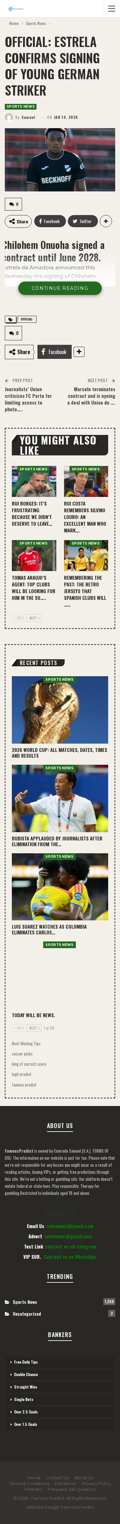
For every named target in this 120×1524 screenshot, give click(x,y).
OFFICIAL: (27, 319)
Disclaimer (66, 1483)
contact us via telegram (70, 1246)
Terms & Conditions (29, 1483)
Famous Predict (77, 1507)
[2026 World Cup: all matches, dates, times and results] (60, 710)
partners (33, 1489)
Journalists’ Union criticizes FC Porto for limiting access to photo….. (28, 399)
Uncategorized (27, 1313)
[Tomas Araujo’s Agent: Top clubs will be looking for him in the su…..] (34, 555)
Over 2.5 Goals (26, 1411)
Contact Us (57, 1477)
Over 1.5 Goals (25, 1424)
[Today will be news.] (60, 975)
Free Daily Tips (26, 1362)
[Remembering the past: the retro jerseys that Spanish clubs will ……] (86, 555)
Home (33, 1477)
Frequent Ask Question (72, 1489)
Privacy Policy (96, 1483)
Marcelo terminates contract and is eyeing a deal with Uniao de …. (91, 395)
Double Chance (26, 1374)
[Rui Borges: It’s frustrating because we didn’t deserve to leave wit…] (34, 481)
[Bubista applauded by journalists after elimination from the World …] (60, 798)
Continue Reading (60, 288)
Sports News (21, 106)
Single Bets (23, 1399)
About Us (83, 1477)
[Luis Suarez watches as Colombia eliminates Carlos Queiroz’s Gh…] (60, 887)
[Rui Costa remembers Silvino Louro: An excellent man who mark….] (86, 481)
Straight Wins (25, 1386)
